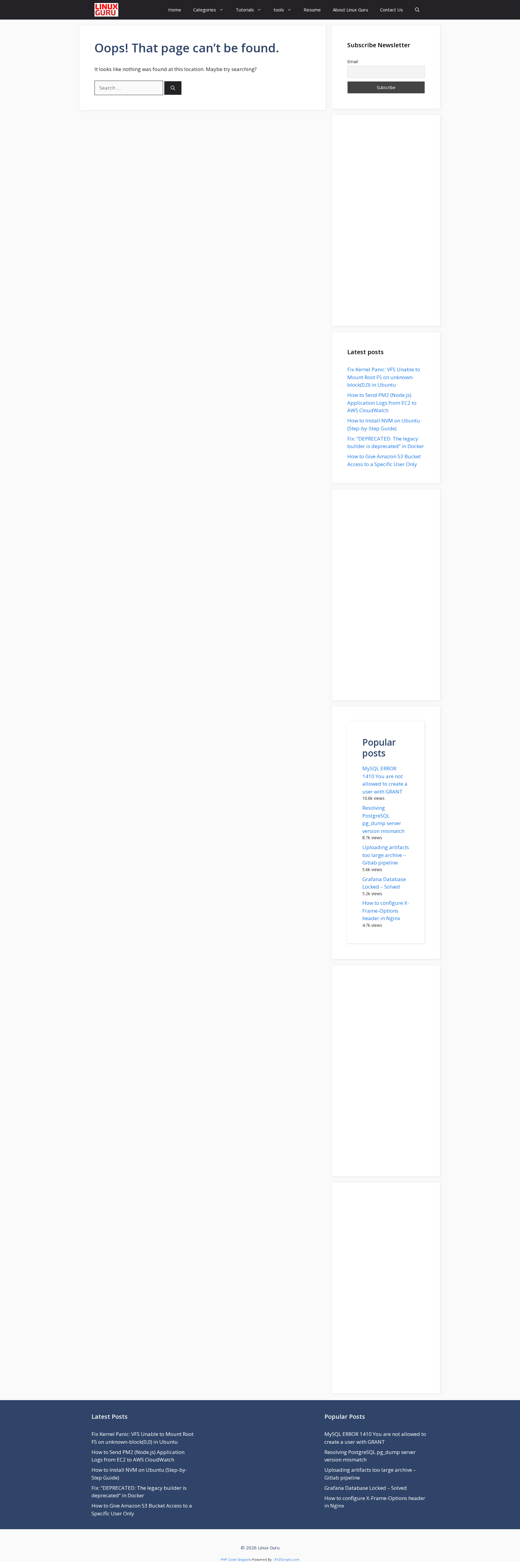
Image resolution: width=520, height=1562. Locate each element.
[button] (417, 10)
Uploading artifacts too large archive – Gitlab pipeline (385, 855)
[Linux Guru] (106, 10)
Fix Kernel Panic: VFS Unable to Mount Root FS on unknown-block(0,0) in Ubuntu (383, 377)
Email (352, 61)
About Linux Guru (350, 10)
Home (174, 10)
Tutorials (245, 10)
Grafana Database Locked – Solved (365, 1487)
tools (279, 10)
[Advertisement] (386, 220)
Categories (204, 10)
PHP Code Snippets (236, 1559)
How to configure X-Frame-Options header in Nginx (385, 910)
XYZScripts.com (286, 1559)
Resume (312, 10)
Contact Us (391, 10)
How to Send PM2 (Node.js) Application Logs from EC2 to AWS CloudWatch (381, 402)
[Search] (172, 88)
